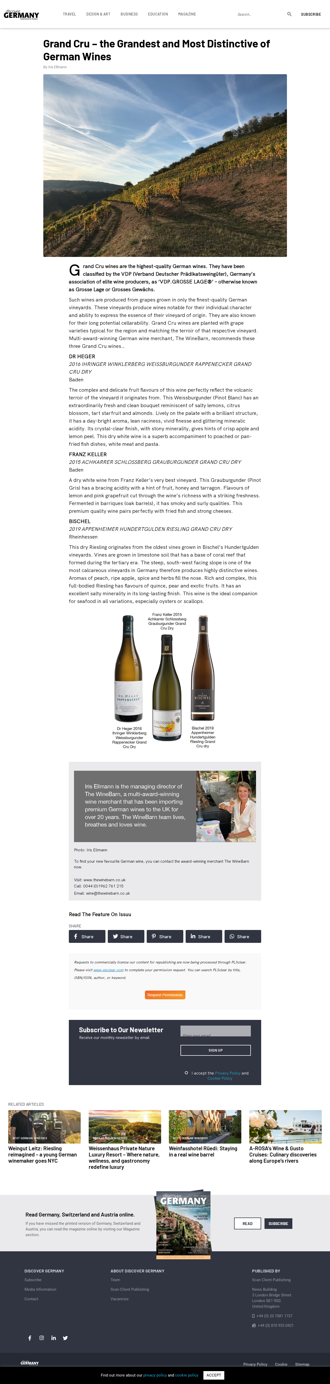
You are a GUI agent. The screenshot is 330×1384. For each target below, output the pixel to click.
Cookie (281, 1364)
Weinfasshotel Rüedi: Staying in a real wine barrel (203, 1151)
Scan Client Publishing (130, 1289)
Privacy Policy (228, 1073)
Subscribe (311, 14)
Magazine (187, 14)
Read (248, 1223)
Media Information (40, 1289)
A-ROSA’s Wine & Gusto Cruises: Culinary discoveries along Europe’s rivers (283, 1154)
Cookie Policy (220, 1078)
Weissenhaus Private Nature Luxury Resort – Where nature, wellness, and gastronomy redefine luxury (124, 1157)
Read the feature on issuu (100, 914)
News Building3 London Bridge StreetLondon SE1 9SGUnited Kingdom (271, 1298)
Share (87, 936)
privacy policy (155, 1375)
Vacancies (120, 1299)
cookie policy (186, 1375)
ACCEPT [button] (214, 1375)
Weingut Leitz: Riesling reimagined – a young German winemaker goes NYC (42, 1154)
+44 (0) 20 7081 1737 (274, 1316)
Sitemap (302, 1364)
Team (115, 1280)
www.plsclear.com (108, 970)
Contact (31, 1299)
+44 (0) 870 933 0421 (276, 1325)
